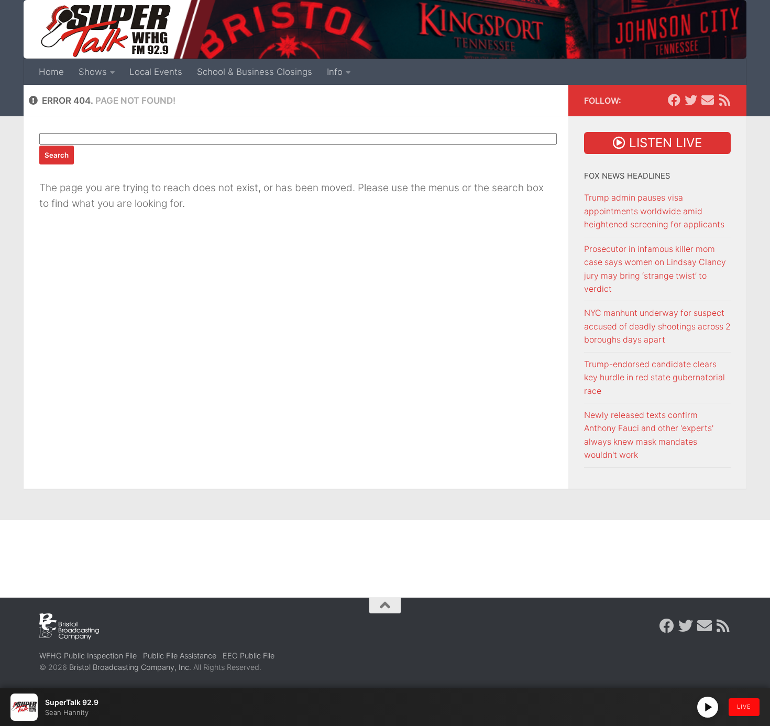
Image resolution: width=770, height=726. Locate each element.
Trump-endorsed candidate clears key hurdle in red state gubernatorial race (654, 377)
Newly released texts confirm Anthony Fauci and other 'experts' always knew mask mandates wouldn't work (648, 435)
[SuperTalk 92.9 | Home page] (105, 31)
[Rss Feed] (724, 100)
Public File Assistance (179, 655)
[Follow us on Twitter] (691, 100)
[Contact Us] (707, 100)
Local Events (155, 72)
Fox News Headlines (627, 176)
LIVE (744, 706)
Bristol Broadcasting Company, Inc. (130, 667)
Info (335, 72)
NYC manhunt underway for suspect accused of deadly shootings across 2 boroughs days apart (657, 326)
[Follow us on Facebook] (674, 100)
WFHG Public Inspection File (88, 655)
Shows (93, 72)
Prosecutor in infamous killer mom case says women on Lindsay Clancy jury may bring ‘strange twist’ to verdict (655, 269)
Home (51, 72)
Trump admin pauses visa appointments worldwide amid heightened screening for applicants (654, 211)
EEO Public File (248, 655)
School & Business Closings (254, 72)
